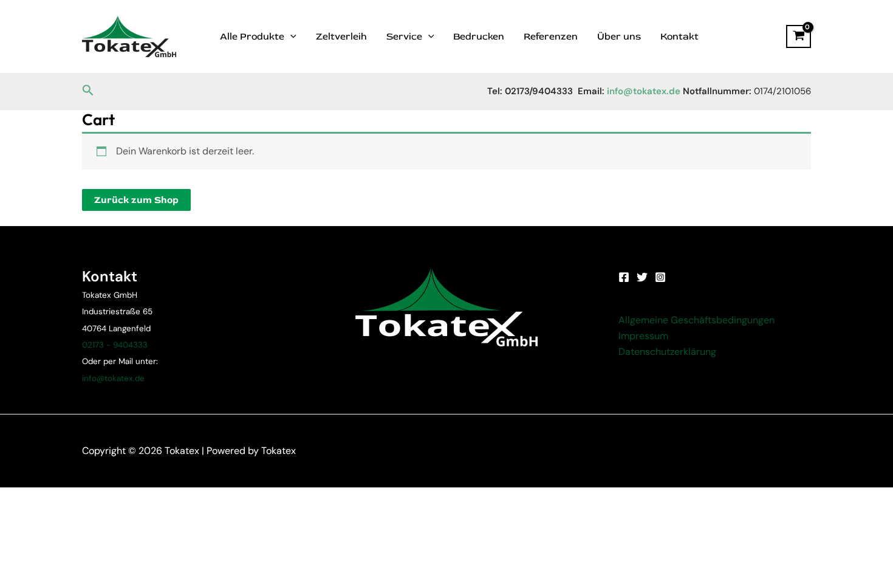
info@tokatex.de (113, 378)
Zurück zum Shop (136, 200)
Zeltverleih (341, 36)
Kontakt (679, 36)
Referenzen (551, 36)
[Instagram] (660, 277)
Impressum (643, 335)
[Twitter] (642, 277)
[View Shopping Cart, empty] (798, 36)
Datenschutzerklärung (667, 351)
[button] (88, 91)
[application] (290, 36)
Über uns (619, 36)
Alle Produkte (252, 36)
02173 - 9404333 (115, 345)
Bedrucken (478, 36)
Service (404, 36)
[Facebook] (623, 277)
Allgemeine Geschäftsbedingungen (696, 320)
